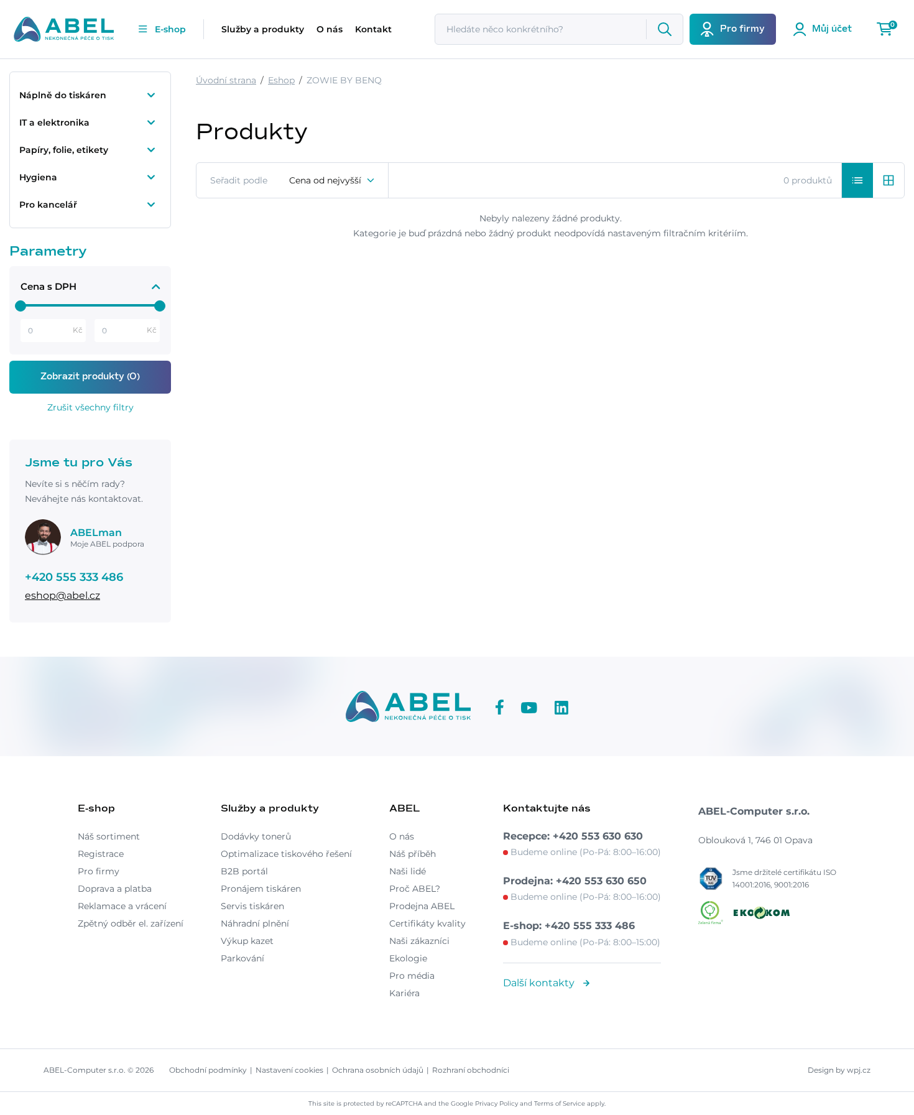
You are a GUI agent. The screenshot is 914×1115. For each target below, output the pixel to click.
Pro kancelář (48, 204)
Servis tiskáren (252, 906)
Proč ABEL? (414, 888)
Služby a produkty (262, 29)
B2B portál (244, 871)
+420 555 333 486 (74, 577)
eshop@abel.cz (62, 595)
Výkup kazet (247, 940)
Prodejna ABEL (422, 906)
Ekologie (408, 958)
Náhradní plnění (255, 923)
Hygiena (38, 177)
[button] (857, 180)
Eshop (281, 80)
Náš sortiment (109, 836)
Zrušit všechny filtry (90, 407)
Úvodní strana (226, 80)
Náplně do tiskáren (62, 95)
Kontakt (373, 29)
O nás (329, 29)
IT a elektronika (54, 122)
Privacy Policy (496, 1103)
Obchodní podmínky (208, 1070)
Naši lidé (407, 871)
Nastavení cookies (289, 1070)
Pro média (412, 975)
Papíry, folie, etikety (63, 149)
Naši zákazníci (419, 940)
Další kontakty (540, 983)
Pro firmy (98, 871)
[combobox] (332, 180)
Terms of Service (559, 1103)
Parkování (242, 958)
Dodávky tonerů (256, 836)
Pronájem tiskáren (261, 888)
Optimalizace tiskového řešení (286, 853)
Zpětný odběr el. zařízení (130, 923)
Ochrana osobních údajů (377, 1070)
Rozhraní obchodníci (470, 1070)
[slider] (20, 306)
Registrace (101, 853)
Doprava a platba (115, 888)
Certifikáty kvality (427, 923)
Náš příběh (412, 853)
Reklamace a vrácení (122, 906)
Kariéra (404, 993)
